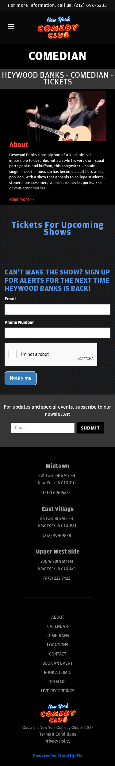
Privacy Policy (57, 741)
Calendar (57, 626)
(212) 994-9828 (57, 535)
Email (10, 298)
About (57, 617)
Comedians (57, 635)
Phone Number (19, 322)
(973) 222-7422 (56, 578)
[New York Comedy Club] (57, 27)
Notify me (21, 378)
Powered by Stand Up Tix (57, 756)
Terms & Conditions (57, 734)
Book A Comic (57, 672)
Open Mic (57, 681)
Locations (57, 644)
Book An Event (57, 663)
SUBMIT (90, 428)
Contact (57, 654)
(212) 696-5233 (90, 5)
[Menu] (11, 26)
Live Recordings (57, 691)
